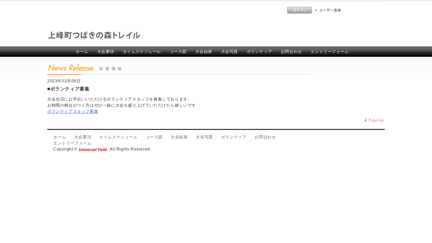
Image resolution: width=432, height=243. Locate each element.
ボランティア (259, 51)
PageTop (374, 120)
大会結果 (203, 51)
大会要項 (105, 51)
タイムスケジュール (142, 51)
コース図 (178, 51)
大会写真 (229, 51)
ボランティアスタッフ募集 (72, 111)
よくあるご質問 (269, 10)
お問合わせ (291, 51)
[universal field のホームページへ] (93, 149)
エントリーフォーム (329, 51)
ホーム (82, 51)
